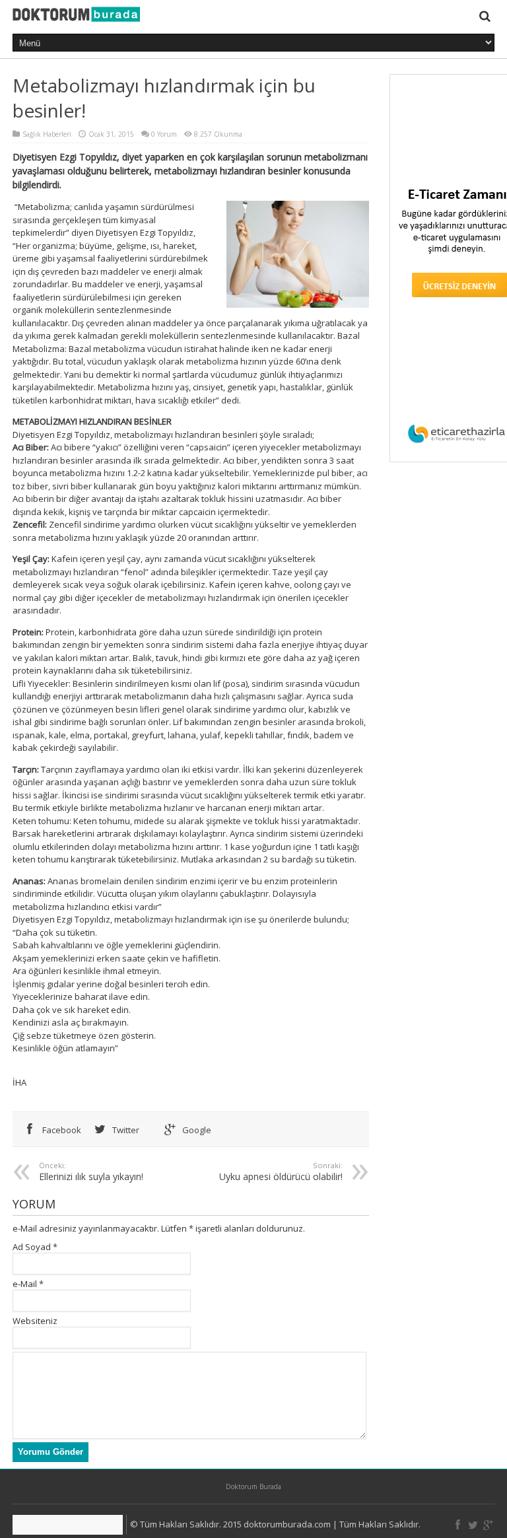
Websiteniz (35, 1321)
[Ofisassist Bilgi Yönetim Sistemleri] (70, 1525)
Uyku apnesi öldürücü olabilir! (281, 1171)
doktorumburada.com (287, 1524)
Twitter (124, 1130)
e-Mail (25, 1284)
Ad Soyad (32, 1247)
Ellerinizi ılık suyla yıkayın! (91, 1171)
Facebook (60, 1130)
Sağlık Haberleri (46, 134)
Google (195, 1130)
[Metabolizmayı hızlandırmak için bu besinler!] (76, 15)
